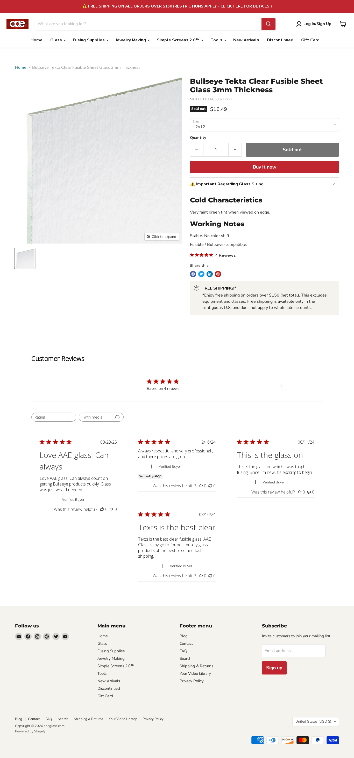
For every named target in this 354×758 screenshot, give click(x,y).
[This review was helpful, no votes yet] (102, 509)
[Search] (268, 24)
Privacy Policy (192, 681)
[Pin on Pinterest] (218, 274)
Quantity (198, 138)
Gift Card (310, 40)
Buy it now (264, 167)
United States (313, 721)
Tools (216, 40)
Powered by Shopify (30, 731)
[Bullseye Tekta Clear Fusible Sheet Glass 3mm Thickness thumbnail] (25, 258)
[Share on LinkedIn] (210, 274)
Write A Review (300, 385)
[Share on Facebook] (193, 274)
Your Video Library (195, 673)
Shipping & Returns (196, 666)
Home (37, 40)
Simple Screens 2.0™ (179, 40)
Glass (56, 40)
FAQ (183, 651)
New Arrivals (246, 40)
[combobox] (53, 417)
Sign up (274, 668)
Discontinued (280, 40)
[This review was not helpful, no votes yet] (111, 509)
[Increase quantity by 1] (235, 150)
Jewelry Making (131, 40)
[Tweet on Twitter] (201, 274)
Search (186, 658)
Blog (184, 636)
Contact (186, 643)
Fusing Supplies (89, 40)
